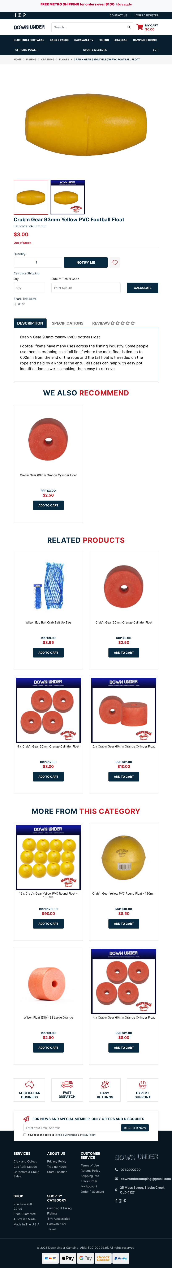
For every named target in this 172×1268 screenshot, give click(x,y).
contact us (118, 15)
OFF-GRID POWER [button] (26, 49)
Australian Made (25, 1219)
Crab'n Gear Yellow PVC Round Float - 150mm (123, 893)
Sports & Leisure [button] (95, 49)
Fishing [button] (104, 40)
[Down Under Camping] (29, 27)
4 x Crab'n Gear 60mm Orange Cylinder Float (48, 746)
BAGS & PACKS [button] (59, 40)
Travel (51, 1229)
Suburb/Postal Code (65, 278)
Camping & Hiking (59, 1208)
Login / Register (146, 15)
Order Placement (92, 1191)
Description (30, 323)
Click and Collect (25, 1161)
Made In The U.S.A (26, 1224)
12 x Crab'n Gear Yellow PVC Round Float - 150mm (48, 895)
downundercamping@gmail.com (146, 1179)
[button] (114, 262)
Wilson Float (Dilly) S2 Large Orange (48, 1017)
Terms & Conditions (66, 1134)
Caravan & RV (56, 1224)
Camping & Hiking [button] (145, 40)
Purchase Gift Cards (23, 1206)
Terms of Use (90, 1165)
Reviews (101, 323)
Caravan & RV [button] (83, 40)
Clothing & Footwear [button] (29, 40)
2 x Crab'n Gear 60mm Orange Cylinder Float (124, 746)
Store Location (57, 1172)
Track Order (89, 1181)
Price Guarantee (25, 1214)
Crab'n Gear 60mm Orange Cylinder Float (48, 475)
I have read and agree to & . (61, 1134)
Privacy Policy (87, 1134)
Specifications (67, 323)
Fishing (52, 1213)
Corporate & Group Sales (26, 1174)
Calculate (143, 288)
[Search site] (129, 27)
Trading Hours (56, 1166)
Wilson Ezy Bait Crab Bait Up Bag (48, 622)
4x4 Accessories (58, 1218)
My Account (89, 1186)
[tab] (30, 323)
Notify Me (86, 262)
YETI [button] (155, 49)
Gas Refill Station (25, 1166)
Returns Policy (90, 1170)
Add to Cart (48, 505)
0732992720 (131, 1170)
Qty (16, 278)
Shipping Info (90, 1176)
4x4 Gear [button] (121, 40)
